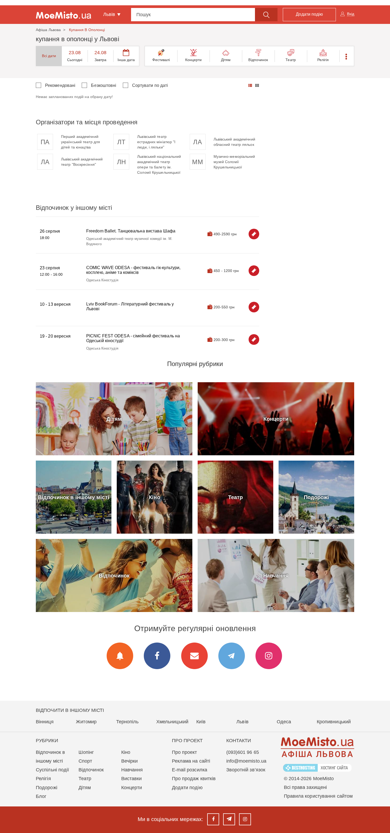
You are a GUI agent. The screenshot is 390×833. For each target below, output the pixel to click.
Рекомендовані (60, 85)
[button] (346, 56)
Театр (290, 60)
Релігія (323, 60)
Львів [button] (110, 14)
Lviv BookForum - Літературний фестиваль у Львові (130, 306)
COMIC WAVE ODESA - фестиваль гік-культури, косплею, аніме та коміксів (133, 270)
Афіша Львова (48, 30)
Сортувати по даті (150, 85)
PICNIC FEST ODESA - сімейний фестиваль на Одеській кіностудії (133, 338)
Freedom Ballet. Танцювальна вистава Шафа (130, 231)
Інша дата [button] (126, 60)
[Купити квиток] (254, 234)
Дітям (226, 60)
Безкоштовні (103, 85)
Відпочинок (258, 60)
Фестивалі (161, 60)
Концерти (193, 60)
